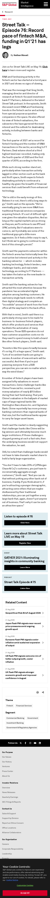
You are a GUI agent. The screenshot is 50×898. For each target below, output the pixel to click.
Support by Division (10, 818)
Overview (6, 788)
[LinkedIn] (40, 743)
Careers (5, 844)
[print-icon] (37, 692)
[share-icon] (43, 692)
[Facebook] (25, 743)
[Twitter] (21, 743)
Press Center (7, 771)
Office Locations (9, 828)
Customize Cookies (25, 885)
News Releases (8, 792)
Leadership (7, 854)
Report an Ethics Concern (13, 823)
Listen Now (25, 588)
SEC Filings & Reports (11, 802)
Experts (5, 858)
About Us (6, 776)
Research (8, 12)
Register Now (25, 543)
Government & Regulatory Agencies (22, 727)
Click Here (25, 522)
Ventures (6, 766)
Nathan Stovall (21, 55)
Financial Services (24, 706)
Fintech (10, 706)
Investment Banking (15, 723)
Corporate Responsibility (12, 849)
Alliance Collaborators (11, 832)
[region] (25, 878)
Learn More (25, 567)
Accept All (25, 893)
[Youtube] (35, 743)
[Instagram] (30, 743)
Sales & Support (9, 813)
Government (32, 718)
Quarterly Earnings (10, 797)
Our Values (6, 757)
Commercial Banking (15, 718)
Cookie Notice (12, 880)
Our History (7, 762)
